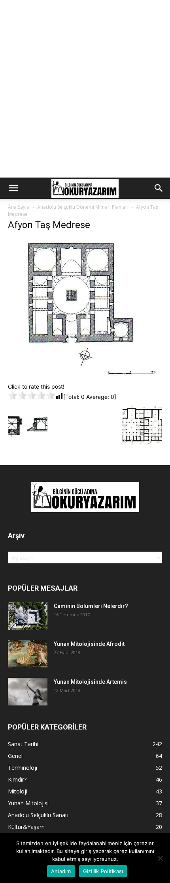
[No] (160, 858)
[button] (13, 188)
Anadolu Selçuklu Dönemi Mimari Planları (82, 207)
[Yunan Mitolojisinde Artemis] (27, 691)
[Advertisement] (85, 89)
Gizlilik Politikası (103, 871)
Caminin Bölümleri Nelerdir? (91, 606)
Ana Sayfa (19, 207)
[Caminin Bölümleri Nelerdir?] (27, 616)
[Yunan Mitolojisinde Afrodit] (27, 654)
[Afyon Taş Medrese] (85, 374)
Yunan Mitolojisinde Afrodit (89, 644)
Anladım (61, 871)
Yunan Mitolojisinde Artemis (90, 682)
